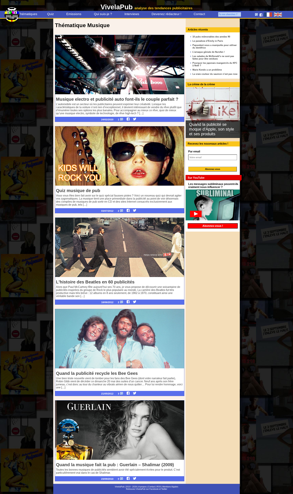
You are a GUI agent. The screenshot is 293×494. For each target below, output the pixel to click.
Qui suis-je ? (103, 14)
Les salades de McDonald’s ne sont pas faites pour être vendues (213, 57)
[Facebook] (128, 119)
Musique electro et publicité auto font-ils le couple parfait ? (117, 99)
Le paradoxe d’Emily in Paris (207, 41)
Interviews (131, 14)
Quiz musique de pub (78, 190)
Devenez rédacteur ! (166, 14)
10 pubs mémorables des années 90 (211, 36)
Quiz (50, 14)
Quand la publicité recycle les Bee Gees (97, 373)
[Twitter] (134, 119)
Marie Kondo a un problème (207, 69)
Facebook (154, 489)
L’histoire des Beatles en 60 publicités (95, 281)
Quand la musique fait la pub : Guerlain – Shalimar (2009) (115, 464)
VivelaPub (146, 7)
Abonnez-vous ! (212, 225)
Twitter (164, 489)
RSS (159, 487)
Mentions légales (170, 487)
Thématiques (26, 14)
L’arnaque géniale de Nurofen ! (208, 52)
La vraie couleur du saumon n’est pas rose (214, 74)
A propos (142, 487)
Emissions (73, 14)
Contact (199, 14)
